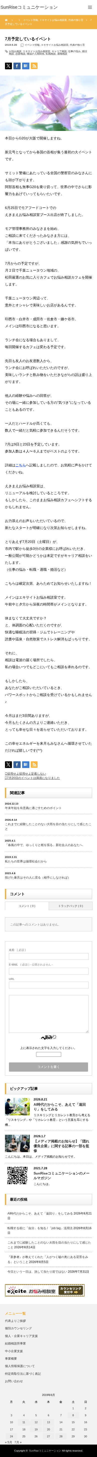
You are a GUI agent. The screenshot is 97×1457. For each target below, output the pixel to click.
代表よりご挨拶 (15, 1321)
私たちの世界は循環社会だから (26, 861)
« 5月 (8, 1442)
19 (36, 1429)
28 (60, 1436)
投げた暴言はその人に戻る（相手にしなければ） (38, 877)
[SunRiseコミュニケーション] (29, 7)
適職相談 (62, 53)
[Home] (7, 20)
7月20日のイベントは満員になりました (33, 778)
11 (23, 1422)
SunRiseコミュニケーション (45, 1450)
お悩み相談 (15, 51)
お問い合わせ (14, 1381)
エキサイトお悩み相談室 (54, 44)
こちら (20, 465)
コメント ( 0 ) (27, 905)
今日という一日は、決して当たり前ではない (37, 1271)
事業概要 (11, 1358)
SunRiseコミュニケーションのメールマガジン (62, 1175)
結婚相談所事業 (15, 1343)
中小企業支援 (14, 1351)
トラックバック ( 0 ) (70, 905)
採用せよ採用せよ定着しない (26, 773)
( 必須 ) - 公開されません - (31, 964)
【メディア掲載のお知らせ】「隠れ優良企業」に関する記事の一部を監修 (61, 1146)
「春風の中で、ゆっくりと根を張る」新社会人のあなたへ (44, 845)
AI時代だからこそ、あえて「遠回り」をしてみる (60, 1106)
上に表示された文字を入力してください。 (48, 1048)
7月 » (18, 1442)
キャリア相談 (59, 51)
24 (11, 1436)
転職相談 (51, 53)
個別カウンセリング (18, 1328)
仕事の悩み (74, 51)
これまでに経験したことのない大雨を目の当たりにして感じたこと (48, 826)
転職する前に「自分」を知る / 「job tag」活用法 (40, 1228)
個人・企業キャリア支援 (21, 1336)
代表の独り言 (77, 44)
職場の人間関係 (35, 53)
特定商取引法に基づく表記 (23, 1374)
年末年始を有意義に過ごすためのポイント (33, 808)
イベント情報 (32, 44)
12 (36, 1422)
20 (48, 1429)
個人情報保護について (20, 1366)
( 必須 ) (17, 949)
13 (48, 1422)
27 (48, 1436)
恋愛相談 (20, 53)
